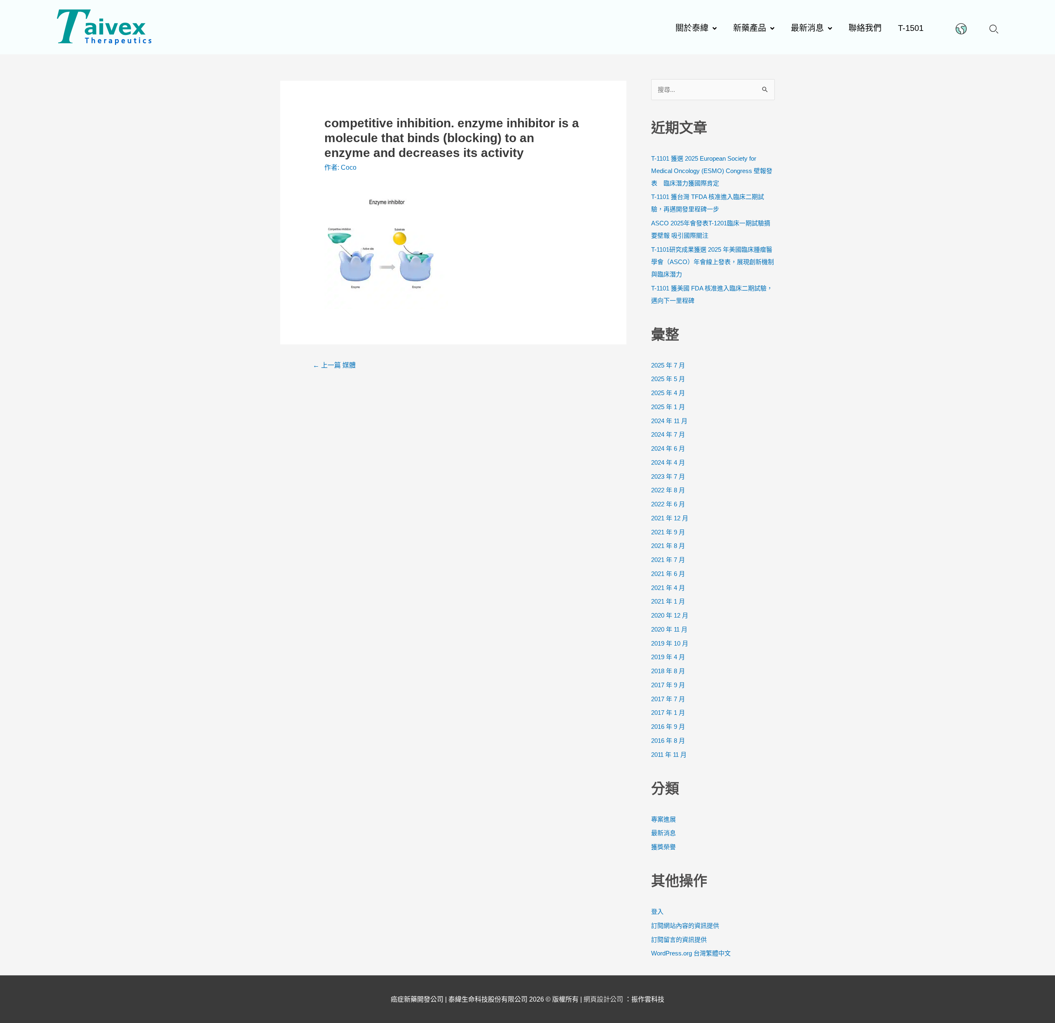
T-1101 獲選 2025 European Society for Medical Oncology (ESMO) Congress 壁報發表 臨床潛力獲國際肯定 (711, 171)
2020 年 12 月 (669, 615)
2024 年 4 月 (668, 462)
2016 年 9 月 (668, 726)
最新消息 (663, 832)
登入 (657, 911)
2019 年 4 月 (668, 656)
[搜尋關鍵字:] (713, 89)
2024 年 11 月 (669, 420)
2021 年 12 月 (669, 518)
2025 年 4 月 (668, 392)
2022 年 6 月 (668, 504)
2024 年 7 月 (668, 434)
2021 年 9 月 (668, 532)
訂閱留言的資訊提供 (679, 939)
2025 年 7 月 (668, 365)
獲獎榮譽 (663, 846)
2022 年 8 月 (668, 490)
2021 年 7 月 (668, 559)
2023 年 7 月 (668, 476)
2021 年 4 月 (668, 587)
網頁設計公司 (604, 999)
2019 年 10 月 (669, 643)
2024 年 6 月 (668, 448)
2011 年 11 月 (669, 754)
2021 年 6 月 (668, 573)
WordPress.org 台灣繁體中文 (691, 953)
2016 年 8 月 (668, 740)
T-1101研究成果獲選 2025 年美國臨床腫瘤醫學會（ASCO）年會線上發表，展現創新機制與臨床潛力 (712, 262)
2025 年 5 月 (668, 378)
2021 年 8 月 (668, 545)
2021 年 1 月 (668, 601)
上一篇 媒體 (334, 365)
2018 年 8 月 (668, 670)
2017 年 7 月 (668, 698)
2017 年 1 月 (668, 712)
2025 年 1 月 (668, 406)
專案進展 (663, 819)
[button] (993, 28)
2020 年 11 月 (669, 629)
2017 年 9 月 (668, 684)
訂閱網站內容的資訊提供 (685, 925)
